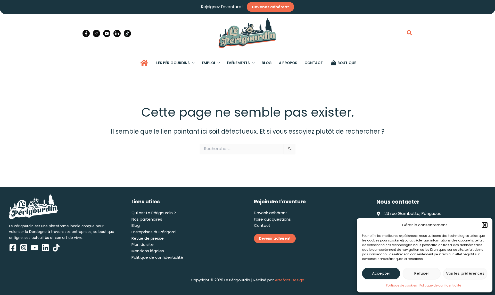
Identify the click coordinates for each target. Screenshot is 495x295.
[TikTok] (127, 33)
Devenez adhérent (270, 7)
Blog (135, 225)
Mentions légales (147, 251)
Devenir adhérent (270, 212)
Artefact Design (289, 280)
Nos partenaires (146, 219)
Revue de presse (147, 238)
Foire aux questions (272, 219)
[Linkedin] (117, 33)
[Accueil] (144, 63)
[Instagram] (96, 33)
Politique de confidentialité (440, 285)
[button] (484, 225)
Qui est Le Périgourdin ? (153, 212)
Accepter (381, 273)
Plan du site (142, 244)
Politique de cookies (401, 285)
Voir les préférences (465, 273)
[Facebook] (86, 33)
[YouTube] (106, 33)
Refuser (421, 273)
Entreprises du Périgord (153, 232)
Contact (262, 225)
